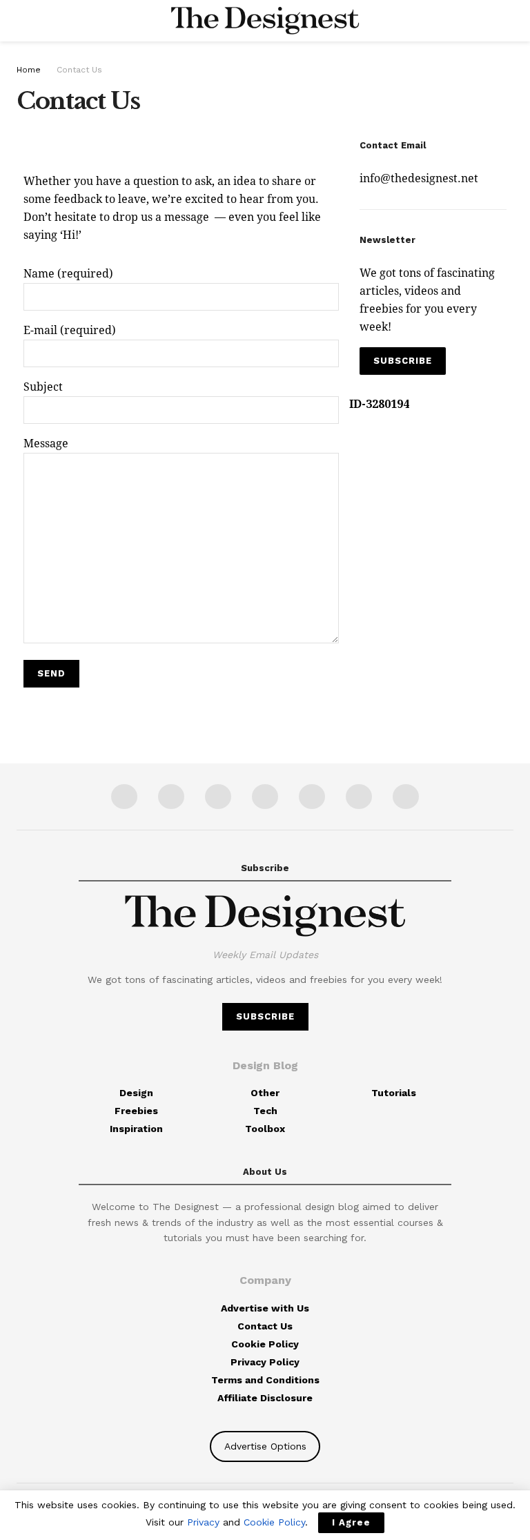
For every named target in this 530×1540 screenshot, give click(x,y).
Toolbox (265, 1128)
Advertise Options (265, 1446)
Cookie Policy (265, 1343)
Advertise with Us (265, 1308)
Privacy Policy (265, 1361)
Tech (265, 1110)
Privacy (203, 1522)
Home (29, 70)
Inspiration (136, 1128)
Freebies (136, 1110)
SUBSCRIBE (402, 360)
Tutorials (393, 1092)
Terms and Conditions (265, 1379)
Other (265, 1092)
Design (136, 1092)
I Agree (351, 1522)
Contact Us (79, 70)
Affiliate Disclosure (265, 1397)
